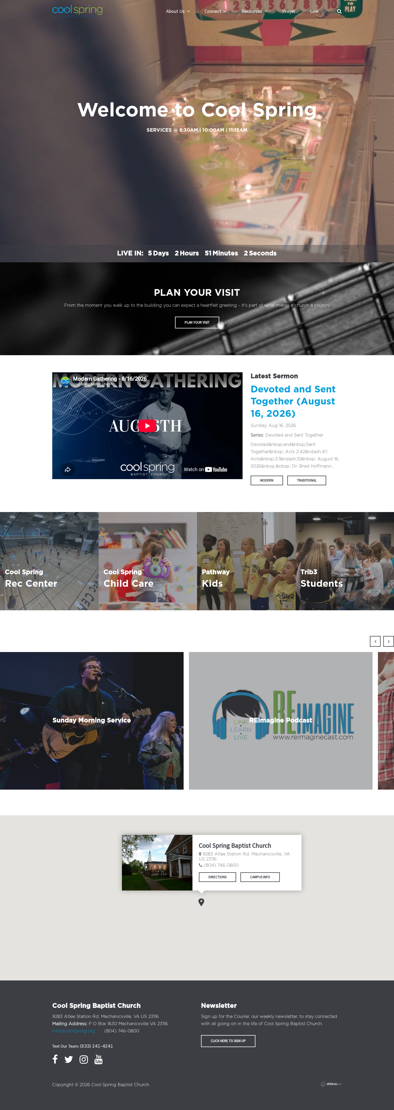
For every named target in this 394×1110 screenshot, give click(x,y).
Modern (266, 480)
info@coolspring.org (73, 1031)
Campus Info (260, 877)
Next (388, 641)
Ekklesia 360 (331, 1084)
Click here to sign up (228, 1041)
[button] (201, 902)
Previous (375, 641)
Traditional (307, 480)
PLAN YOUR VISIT (197, 322)
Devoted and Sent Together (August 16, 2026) (293, 402)
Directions (217, 877)
